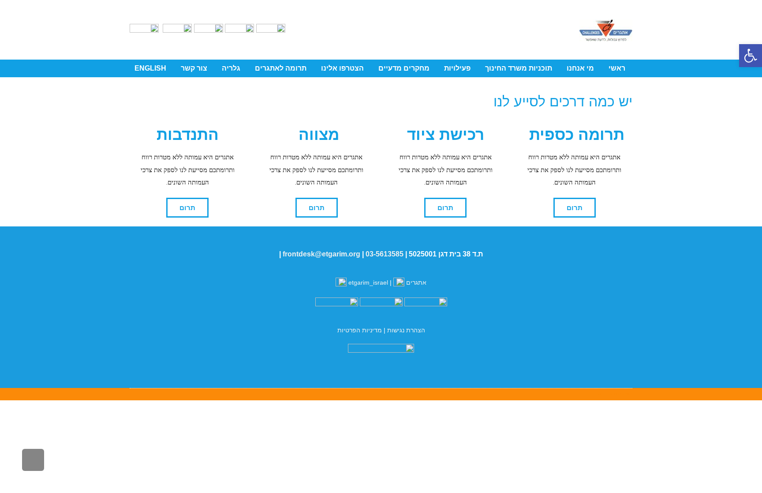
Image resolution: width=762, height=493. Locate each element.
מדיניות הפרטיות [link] (359, 330)
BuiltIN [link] (605, 394)
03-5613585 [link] (384, 254)
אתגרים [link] (415, 282)
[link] (750, 55)
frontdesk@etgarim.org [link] (321, 254)
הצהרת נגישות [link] (406, 330)
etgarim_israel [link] (368, 282)
